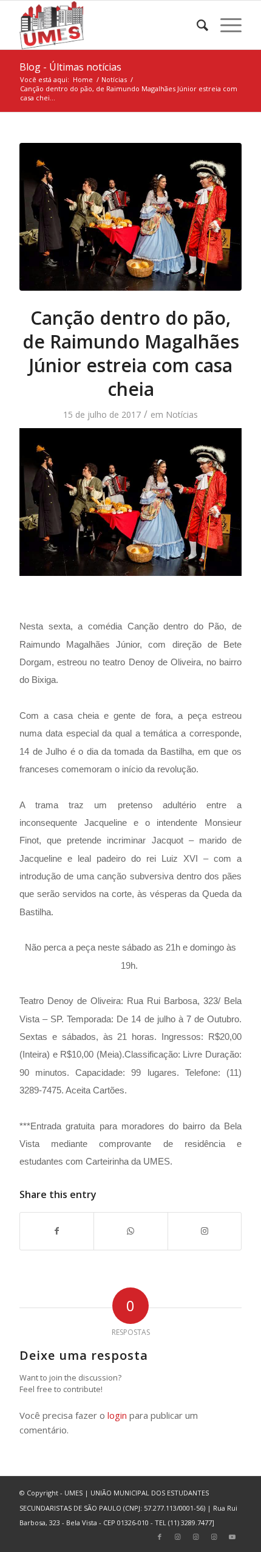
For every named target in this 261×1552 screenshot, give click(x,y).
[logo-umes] (108, 25)
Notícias (182, 414)
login (117, 1415)
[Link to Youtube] (232, 1537)
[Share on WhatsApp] (130, 1231)
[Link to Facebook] (160, 1537)
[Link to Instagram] (204, 1231)
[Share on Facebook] (56, 1231)
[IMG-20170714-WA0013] (130, 217)
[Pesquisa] (196, 25)
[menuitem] (196, 25)
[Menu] (225, 25)
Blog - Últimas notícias (70, 67)
